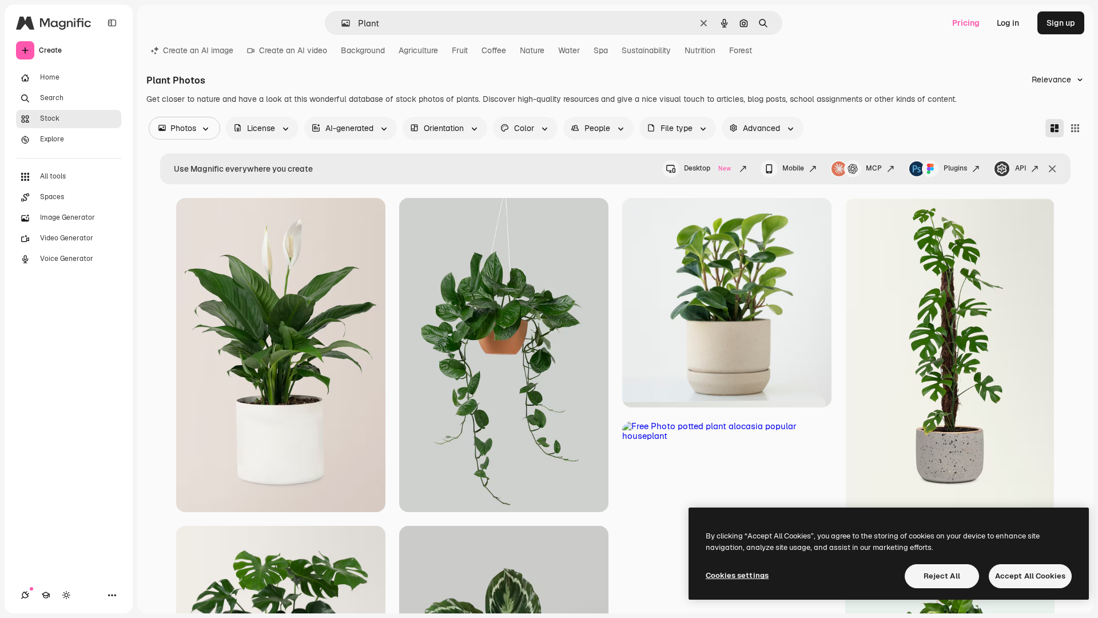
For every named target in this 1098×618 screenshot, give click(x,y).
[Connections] (25, 595)
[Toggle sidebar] (112, 23)
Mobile (793, 168)
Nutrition (700, 50)
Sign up (1061, 23)
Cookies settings (737, 575)
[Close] (1052, 168)
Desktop (707, 168)
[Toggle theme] (66, 595)
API (1020, 168)
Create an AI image (198, 50)
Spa (601, 50)
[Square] (1075, 128)
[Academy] (46, 595)
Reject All (942, 576)
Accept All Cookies (1030, 576)
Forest (740, 50)
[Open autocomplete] (341, 23)
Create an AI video (293, 50)
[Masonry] (1054, 128)
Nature (532, 50)
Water (569, 50)
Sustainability (646, 50)
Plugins (955, 168)
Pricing (966, 23)
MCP (874, 168)
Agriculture (418, 50)
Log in (1008, 23)
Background (363, 50)
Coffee (494, 50)
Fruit (460, 50)
